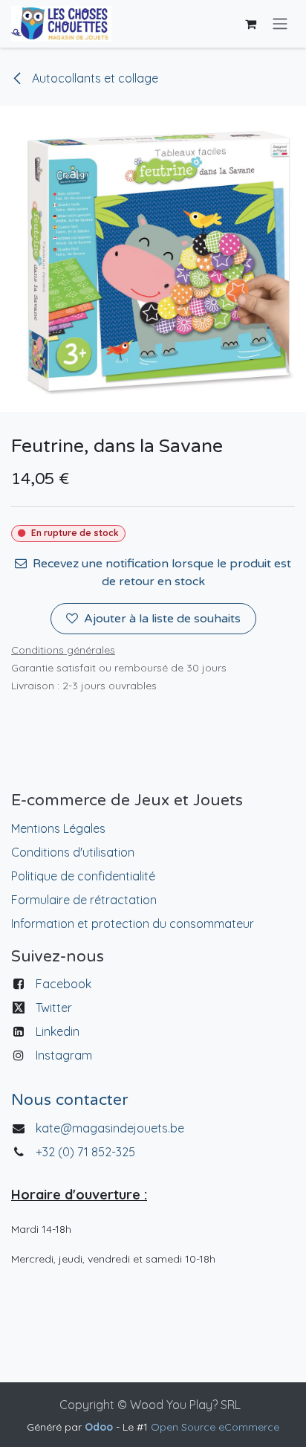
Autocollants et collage (93, 78)
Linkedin (57, 1031)
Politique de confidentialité (83, 875)
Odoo (100, 1427)
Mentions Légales (58, 828)
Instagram (64, 1055)
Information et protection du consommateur (132, 923)
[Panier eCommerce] (250, 24)
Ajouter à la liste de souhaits (162, 618)
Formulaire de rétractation (84, 899)
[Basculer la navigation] (280, 24)
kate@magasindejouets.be (110, 1128)
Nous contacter (69, 1100)
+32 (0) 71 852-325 (87, 1151)
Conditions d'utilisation (72, 852)
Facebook (63, 983)
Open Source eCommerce (215, 1427)
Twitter (54, 1007)
